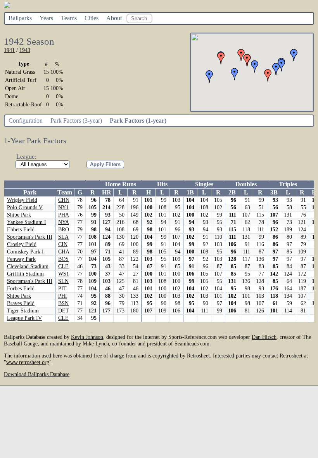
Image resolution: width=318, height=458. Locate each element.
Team (64, 192)
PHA (63, 215)
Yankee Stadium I (26, 222)
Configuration (26, 120)
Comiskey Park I (25, 252)
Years (46, 18)
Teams (69, 18)
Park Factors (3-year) (76, 120)
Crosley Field (21, 244)
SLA (63, 237)
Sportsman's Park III (29, 237)
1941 (9, 50)
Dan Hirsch (264, 337)
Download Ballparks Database (36, 374)
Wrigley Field (22, 200)
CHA (63, 252)
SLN (63, 281)
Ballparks (20, 18)
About (114, 18)
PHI (62, 296)
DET (63, 311)
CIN (62, 244)
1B (190, 192)
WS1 (63, 274)
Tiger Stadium (23, 311)
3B (274, 192)
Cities (92, 18)
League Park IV (24, 318)
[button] (221, 58)
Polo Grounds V (25, 207)
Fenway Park (21, 259)
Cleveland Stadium (27, 266)
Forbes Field (21, 288)
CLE (63, 266)
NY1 (63, 207)
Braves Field (21, 303)
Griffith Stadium (25, 274)
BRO (63, 229)
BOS (63, 259)
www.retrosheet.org (27, 362)
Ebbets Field (21, 229)
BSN (63, 303)
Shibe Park (19, 215)
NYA (63, 222)
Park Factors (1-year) (138, 120)
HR (106, 192)
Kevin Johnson (87, 337)
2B (232, 192)
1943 (24, 50)
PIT (62, 288)
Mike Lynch (96, 343)
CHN (63, 200)
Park (29, 192)
